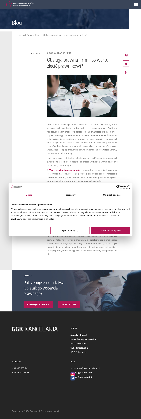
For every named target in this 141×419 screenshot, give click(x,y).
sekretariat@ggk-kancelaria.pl (85, 368)
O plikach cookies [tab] (111, 195)
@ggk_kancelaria (83, 372)
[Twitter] (126, 63)
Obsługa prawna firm (59, 53)
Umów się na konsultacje (38, 304)
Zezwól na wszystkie (110, 230)
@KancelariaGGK (83, 376)
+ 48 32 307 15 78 (20, 372)
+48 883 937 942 (68, 304)
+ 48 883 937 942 (20, 368)
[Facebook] (126, 55)
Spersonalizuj (68, 230)
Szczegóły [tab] (71, 195)
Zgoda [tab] (29, 195)
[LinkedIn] (126, 72)
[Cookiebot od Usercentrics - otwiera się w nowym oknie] (118, 187)
